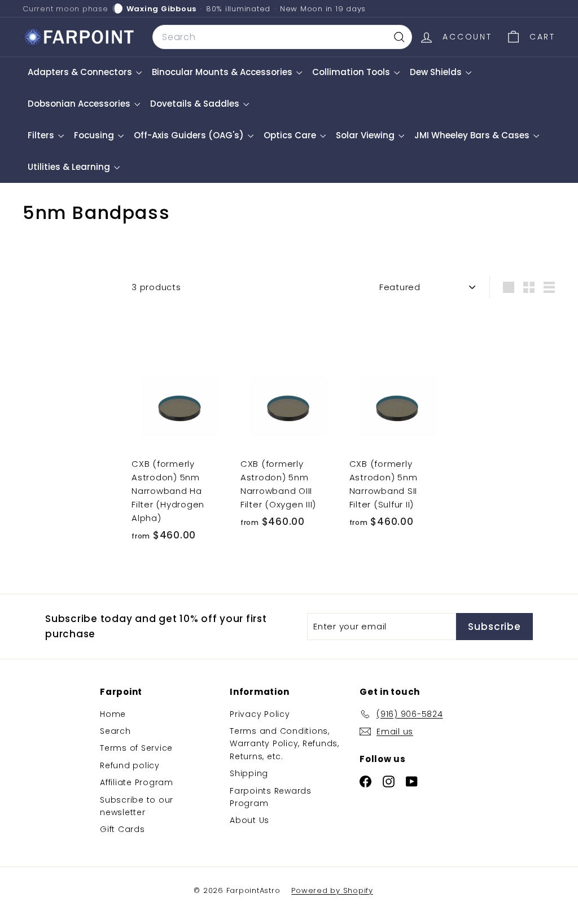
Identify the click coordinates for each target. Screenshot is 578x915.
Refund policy (130, 765)
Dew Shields (437, 72)
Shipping (249, 773)
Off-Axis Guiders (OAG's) (190, 135)
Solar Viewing (366, 135)
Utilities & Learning (70, 167)
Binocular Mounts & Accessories (223, 72)
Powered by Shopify (332, 890)
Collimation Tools (352, 72)
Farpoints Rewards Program (271, 797)
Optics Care (291, 135)
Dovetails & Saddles (196, 104)
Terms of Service (136, 748)
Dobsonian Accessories (80, 104)
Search (115, 731)
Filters (42, 135)
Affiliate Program (136, 782)
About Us (249, 820)
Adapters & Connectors (81, 72)
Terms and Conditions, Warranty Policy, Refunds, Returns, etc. (284, 743)
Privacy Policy (260, 714)
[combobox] (282, 37)
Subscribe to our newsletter (136, 806)
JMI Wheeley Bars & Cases (473, 135)
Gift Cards (122, 829)
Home (113, 714)
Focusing (95, 135)
